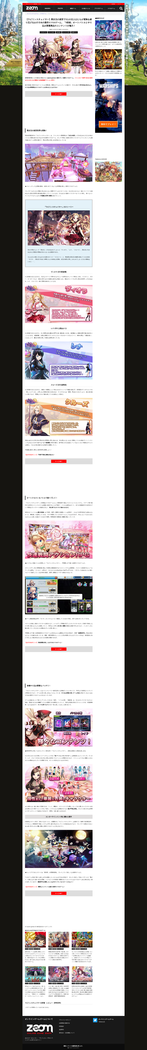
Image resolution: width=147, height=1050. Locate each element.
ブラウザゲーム (98, 8)
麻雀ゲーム (73, 8)
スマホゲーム (111, 8)
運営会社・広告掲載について (67, 1032)
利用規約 (61, 1026)
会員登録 (113, 4)
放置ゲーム (74, 32)
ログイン (119, 4)
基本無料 (59, 32)
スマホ (26, 948)
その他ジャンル (86, 8)
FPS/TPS (60, 8)
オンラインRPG (66, 32)
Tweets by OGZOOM (101, 159)
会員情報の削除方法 (64, 1023)
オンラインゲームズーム (32, 13)
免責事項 (61, 1029)
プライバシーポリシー (65, 1020)
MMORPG (47, 8)
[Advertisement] (59, 113)
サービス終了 (51, 32)
